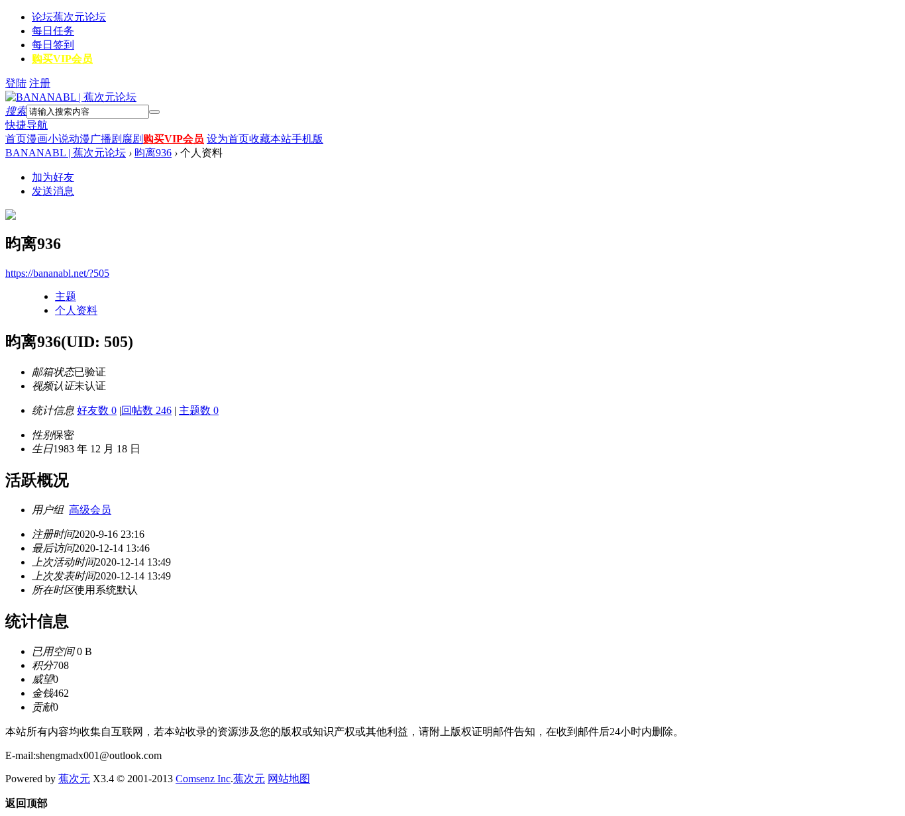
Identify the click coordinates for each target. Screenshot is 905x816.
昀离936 (153, 152)
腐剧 (132, 138)
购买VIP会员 (62, 58)
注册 (39, 83)
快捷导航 (26, 124)
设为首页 (228, 138)
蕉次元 (74, 778)
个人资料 (76, 310)
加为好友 (53, 177)
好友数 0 (97, 410)
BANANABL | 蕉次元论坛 (65, 152)
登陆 (16, 83)
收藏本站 (270, 138)
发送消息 (53, 191)
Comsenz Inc (203, 778)
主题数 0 (199, 410)
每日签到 (53, 44)
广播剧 (106, 138)
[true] (154, 112)
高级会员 (90, 509)
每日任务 (53, 30)
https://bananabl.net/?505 (57, 273)
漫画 (37, 138)
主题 (65, 296)
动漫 (79, 138)
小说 (58, 138)
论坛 (69, 17)
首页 (16, 138)
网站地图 (289, 778)
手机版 (307, 138)
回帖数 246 (146, 410)
